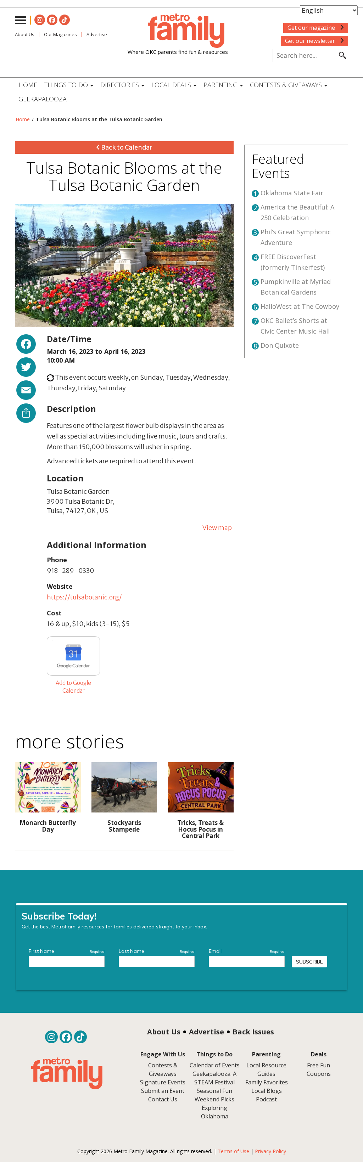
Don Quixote (280, 345)
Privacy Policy (270, 1151)
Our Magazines (60, 34)
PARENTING (221, 84)
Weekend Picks (214, 1099)
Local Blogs (266, 1091)
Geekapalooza (42, 99)
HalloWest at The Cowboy (300, 306)
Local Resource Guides (266, 1069)
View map (217, 528)
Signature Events (162, 1082)
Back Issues (253, 1032)
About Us (24, 34)
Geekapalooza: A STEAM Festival (214, 1078)
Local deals (172, 84)
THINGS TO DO (67, 84)
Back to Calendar (126, 147)
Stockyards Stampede (124, 826)
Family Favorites (266, 1082)
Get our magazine (311, 28)
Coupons (319, 1074)
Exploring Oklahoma (214, 1112)
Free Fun (318, 1065)
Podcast (266, 1099)
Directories (120, 84)
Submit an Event (162, 1091)
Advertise (206, 1032)
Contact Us (162, 1099)
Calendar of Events (215, 1065)
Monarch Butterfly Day (47, 826)
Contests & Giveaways (287, 84)
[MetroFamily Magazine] (177, 30)
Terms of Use (233, 1151)
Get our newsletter (310, 41)
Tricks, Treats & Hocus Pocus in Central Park (200, 829)
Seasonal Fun (214, 1091)
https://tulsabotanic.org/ (84, 597)
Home (27, 84)
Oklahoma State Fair (292, 193)
